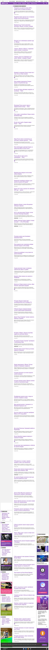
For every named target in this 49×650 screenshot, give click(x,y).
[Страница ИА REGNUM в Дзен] (30, 648)
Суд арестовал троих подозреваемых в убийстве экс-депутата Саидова (24, 445)
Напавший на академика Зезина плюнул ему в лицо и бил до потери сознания (24, 73)
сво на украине (41, 596)
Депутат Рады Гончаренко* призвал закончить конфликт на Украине (24, 317)
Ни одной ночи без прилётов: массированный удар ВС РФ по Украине (42, 606)
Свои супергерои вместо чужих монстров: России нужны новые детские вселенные (6, 527)
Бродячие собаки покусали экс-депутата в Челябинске (23, 276)
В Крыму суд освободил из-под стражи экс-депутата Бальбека (23, 252)
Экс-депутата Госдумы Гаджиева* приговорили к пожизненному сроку (24, 341)
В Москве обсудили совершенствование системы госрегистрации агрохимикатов (22, 309)
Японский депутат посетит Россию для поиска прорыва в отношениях (24, 349)
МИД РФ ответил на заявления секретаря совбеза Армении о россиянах (6, 568)
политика (4, 547)
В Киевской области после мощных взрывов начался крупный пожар (6, 613)
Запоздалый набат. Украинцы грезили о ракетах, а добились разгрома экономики (6, 599)
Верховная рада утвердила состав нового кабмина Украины (23, 173)
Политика (2, 565)
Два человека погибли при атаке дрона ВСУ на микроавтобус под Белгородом (6, 591)
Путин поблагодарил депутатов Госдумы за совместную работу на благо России (23, 147)
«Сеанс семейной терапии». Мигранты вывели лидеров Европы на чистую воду (6, 621)
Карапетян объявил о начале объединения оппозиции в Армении (23, 205)
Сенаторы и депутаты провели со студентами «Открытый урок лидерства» (24, 603)
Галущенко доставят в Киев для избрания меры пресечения (24, 595)
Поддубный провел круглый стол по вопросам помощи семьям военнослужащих (24, 17)
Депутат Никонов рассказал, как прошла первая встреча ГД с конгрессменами (24, 501)
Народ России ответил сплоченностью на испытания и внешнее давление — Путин (23, 139)
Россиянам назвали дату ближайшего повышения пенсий (22, 236)
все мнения (9, 531)
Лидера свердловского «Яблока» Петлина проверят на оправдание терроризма (23, 365)
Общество (3, 541)
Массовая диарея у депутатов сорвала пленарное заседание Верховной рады (22, 619)
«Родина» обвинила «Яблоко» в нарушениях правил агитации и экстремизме (23, 49)
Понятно (44, 644)
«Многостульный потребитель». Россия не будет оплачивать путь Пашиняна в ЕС (5, 576)
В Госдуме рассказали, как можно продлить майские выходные (23, 373)
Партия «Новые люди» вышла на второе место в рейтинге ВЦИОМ (24, 533)
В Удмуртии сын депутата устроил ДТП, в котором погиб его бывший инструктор (23, 8)
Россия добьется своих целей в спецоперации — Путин (21, 156)
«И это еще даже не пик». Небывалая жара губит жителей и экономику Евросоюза (6, 552)
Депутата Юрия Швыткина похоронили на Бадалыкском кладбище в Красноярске (23, 493)
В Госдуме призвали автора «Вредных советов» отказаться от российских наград (24, 381)
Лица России (34, 3)
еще (46, 626)
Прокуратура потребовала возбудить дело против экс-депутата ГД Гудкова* (23, 181)
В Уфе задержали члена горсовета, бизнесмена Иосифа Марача (24, 557)
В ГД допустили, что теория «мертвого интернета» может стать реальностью (22, 461)
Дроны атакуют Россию (20, 1)
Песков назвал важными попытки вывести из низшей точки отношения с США (24, 469)
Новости (15, 3)
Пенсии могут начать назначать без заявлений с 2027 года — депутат (24, 189)
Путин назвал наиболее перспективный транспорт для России (6, 543)
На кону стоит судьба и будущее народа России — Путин (22, 122)
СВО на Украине (12, 1)
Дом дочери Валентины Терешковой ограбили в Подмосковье (24, 428)
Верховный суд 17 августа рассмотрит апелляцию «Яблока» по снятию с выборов (23, 25)
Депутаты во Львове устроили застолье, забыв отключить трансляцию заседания (24, 284)
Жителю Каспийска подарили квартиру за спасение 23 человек (23, 436)
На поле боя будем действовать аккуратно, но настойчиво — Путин (24, 90)
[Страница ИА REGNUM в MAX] (23, 648)
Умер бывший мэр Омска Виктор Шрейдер (23, 572)
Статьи (19, 3)
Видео (28, 3)
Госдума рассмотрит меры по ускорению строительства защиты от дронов (23, 268)
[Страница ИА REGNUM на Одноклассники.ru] (28, 648)
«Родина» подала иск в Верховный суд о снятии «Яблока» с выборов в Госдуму (23, 57)
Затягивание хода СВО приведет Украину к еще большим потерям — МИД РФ (6, 515)
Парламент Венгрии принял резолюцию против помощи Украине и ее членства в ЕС (24, 565)
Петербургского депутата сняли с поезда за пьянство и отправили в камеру (23, 397)
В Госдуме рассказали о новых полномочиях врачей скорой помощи (23, 636)
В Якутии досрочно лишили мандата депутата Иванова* (24, 525)
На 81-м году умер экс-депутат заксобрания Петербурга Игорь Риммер (23, 587)
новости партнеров (41, 534)
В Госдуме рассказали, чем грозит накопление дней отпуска (24, 628)
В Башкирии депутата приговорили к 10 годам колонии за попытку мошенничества (24, 509)
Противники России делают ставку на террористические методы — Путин (22, 105)
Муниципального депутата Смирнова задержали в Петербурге (24, 541)
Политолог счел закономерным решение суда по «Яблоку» (24, 41)
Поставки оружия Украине (31, 1)
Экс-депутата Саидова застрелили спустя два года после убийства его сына (24, 477)
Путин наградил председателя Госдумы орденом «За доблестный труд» (22, 82)
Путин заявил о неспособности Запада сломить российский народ (24, 114)
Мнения (24, 3)
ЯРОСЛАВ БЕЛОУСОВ (5, 531)
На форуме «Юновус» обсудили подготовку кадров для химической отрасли (23, 333)
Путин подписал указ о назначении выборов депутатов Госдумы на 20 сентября (23, 244)
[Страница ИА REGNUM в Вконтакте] (26, 648)
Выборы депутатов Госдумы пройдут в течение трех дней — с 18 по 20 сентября (24, 221)
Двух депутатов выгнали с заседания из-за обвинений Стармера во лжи (23, 405)
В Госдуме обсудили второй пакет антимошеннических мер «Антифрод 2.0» (23, 301)
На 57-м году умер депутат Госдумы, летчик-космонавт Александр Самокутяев (23, 213)
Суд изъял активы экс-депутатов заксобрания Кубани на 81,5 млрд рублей (24, 413)
